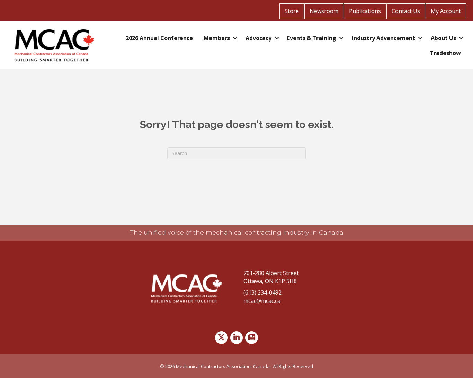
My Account (446, 11)
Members (217, 38)
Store (292, 11)
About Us (443, 38)
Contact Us (406, 11)
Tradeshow (445, 53)
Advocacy (258, 38)
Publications (365, 11)
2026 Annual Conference (159, 38)
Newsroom (324, 11)
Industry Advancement (383, 38)
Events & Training (311, 38)
